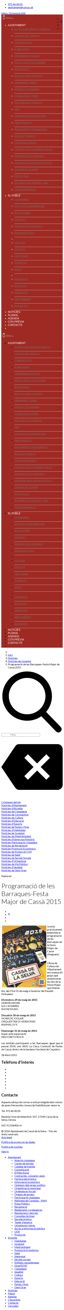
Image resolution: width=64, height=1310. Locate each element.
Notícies (14, 312)
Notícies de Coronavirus (15, 814)
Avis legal (6, 1137)
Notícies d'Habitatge (13, 830)
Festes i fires (22, 212)
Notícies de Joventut (13, 833)
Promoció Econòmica (28, 226)
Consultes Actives (26, 96)
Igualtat (20, 219)
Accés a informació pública (32, 29)
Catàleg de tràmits (26, 35)
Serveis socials (24, 232)
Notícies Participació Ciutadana (19, 842)
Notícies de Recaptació (14, 845)
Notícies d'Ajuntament (14, 805)
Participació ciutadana (29, 62)
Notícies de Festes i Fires (15, 826)
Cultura (19, 242)
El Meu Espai (21, 49)
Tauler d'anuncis (25, 189)
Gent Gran (21, 256)
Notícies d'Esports (11, 823)
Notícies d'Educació (12, 820)
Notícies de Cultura (12, 817)
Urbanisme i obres (25, 82)
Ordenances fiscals (27, 55)
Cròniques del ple (11, 802)
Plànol (13, 315)
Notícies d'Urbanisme (13, 861)
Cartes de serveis (25, 142)
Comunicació (23, 42)
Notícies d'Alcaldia (12, 808)
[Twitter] (61, 21)
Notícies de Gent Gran (13, 870)
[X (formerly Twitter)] (9, 914)
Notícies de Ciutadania (14, 811)
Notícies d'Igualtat (11, 867)
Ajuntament (17, 25)
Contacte (15, 325)
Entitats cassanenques (29, 206)
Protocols (21, 176)
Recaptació (22, 69)
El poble (14, 195)
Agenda (13, 318)
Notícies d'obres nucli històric (18, 839)
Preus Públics (23, 122)
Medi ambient (22, 299)
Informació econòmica (29, 156)
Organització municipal (30, 116)
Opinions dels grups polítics (33, 162)
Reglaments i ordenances (30, 129)
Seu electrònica (24, 136)
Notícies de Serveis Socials (16, 857)
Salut (18, 269)
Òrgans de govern (26, 169)
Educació (20, 285)
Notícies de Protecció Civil (16, 851)
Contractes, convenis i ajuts (33, 149)
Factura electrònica (28, 102)
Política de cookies (12, 1146)
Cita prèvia (16, 321)
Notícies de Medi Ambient (16, 836)
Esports (19, 249)
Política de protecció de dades (18, 1142)
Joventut (20, 262)
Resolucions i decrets (28, 75)
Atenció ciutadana (26, 89)
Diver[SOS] (20, 279)
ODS (16, 109)
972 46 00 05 (15, 4)
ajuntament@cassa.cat (20, 7)
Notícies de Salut (10, 854)
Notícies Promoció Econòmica (18, 848)
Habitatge (21, 292)
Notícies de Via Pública (14, 864)
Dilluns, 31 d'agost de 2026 (13, 13)
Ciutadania (21, 199)
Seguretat (21, 306)
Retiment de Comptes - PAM (31, 182)
